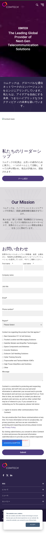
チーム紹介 (23, 178)
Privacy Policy (10, 427)
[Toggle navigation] (42, 4)
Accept (32, 524)
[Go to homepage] (10, 5)
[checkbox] (22, 351)
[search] (37, 5)
